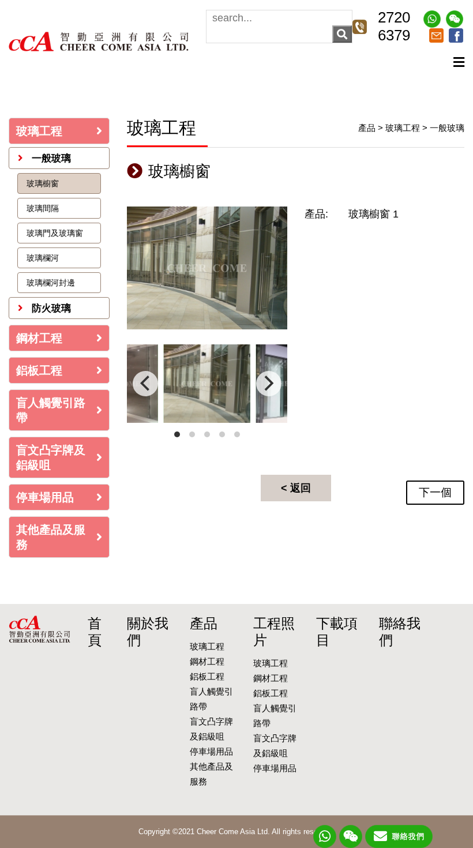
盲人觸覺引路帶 (50, 410)
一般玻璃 (50, 158)
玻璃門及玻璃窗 (55, 233)
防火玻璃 (50, 308)
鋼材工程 (39, 338)
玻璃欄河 (43, 257)
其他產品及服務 (50, 537)
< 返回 (296, 488)
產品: (316, 214)
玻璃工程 (39, 131)
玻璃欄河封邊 (51, 282)
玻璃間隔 (43, 208)
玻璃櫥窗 (43, 183)
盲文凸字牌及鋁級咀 (50, 457)
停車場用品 (45, 497)
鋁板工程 (39, 370)
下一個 (435, 492)
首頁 (95, 632)
